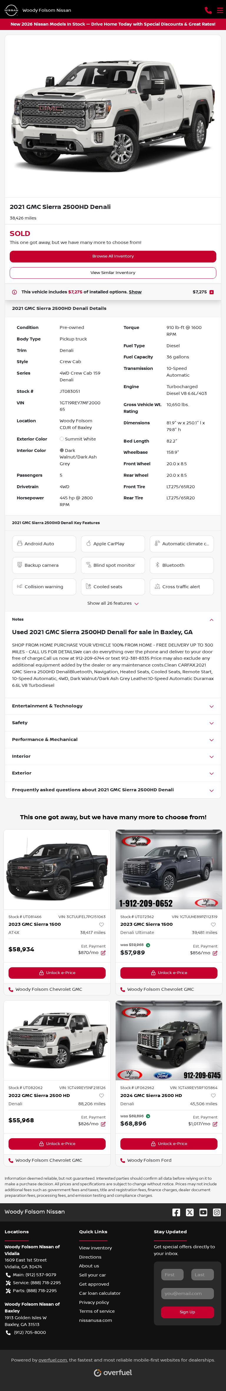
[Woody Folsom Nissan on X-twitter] (187, 1212)
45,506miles (203, 1103)
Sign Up (187, 1312)
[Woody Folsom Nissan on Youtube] (201, 1212)
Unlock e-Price (60, 972)
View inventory (95, 1248)
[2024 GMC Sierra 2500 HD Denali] (169, 1041)
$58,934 (21, 949)
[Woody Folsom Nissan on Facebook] (174, 1212)
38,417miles (93, 932)
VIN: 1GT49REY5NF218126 (82, 1088)
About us (89, 1266)
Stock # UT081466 (25, 917)
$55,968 (21, 1120)
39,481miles (204, 932)
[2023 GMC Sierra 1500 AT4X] (57, 870)
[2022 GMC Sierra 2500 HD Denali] (57, 1041)
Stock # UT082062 (26, 1088)
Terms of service (97, 1311)
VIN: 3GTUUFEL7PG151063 (82, 917)
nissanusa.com (95, 1320)
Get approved (94, 1284)
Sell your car (92, 1275)
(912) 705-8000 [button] (30, 1332)
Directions (90, 1257)
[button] (208, 10)
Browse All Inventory (113, 256)
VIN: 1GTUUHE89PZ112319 (194, 917)
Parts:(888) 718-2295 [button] (35, 1290)
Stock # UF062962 (137, 1088)
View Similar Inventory (113, 272)
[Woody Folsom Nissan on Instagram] (214, 1212)
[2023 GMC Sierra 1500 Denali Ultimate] (169, 870)
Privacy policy (94, 1302)
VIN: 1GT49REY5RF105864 (193, 1088)
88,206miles (92, 1103)
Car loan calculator (100, 1293)
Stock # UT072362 (137, 917)
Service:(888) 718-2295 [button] (37, 1282)
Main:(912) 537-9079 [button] (34, 1274)
